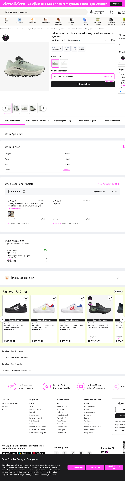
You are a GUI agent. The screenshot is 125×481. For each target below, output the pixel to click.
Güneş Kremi (88, 424)
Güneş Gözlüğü (89, 412)
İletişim (4, 409)
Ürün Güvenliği (34, 421)
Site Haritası (33, 424)
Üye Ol (31, 403)
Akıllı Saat (60, 412)
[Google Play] (24, 454)
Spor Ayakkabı (48, 29)
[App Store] (9, 454)
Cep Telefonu (61, 433)
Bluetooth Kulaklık (63, 424)
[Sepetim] (111, 12)
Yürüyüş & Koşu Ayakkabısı (65, 29)
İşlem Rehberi (34, 415)
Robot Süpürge (62, 406)
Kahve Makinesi (89, 430)
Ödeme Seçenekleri (36, 409)
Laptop (86, 418)
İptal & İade (33, 412)
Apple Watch (61, 421)
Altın (58, 403)
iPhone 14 (60, 409)
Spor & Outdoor (15, 29)
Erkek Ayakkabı (62, 427)
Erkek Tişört (61, 430)
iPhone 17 (87, 409)
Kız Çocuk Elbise (89, 406)
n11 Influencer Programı (37, 433)
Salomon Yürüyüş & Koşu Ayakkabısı (91, 29)
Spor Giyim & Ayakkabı (32, 29)
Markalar (5, 406)
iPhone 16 (87, 415)
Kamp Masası (89, 433)
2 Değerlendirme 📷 (73, 40)
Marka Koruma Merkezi (10, 403)
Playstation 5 (61, 418)
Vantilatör (87, 421)
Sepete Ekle (84, 84)
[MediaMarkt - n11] (62, 3)
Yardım (31, 406)
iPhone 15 (87, 403)
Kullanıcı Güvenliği (35, 418)
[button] (120, 91)
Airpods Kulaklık (62, 415)
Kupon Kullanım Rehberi (37, 427)
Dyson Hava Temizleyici (92, 427)
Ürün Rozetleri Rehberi (37, 430)
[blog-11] (107, 453)
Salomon (66, 170)
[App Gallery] (38, 454)
